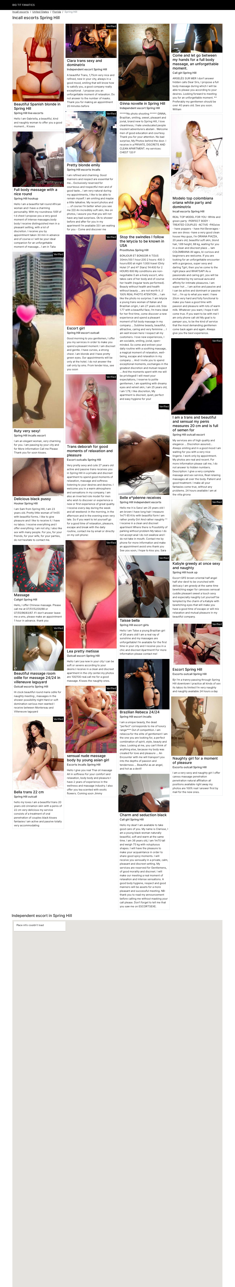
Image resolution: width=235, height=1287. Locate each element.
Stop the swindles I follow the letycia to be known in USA (142, 241)
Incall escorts (20, 11)
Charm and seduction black (143, 815)
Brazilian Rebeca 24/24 (140, 712)
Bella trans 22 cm (29, 792)
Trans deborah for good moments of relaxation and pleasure (90, 450)
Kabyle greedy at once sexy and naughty (196, 565)
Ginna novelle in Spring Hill (142, 103)
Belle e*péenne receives (140, 497)
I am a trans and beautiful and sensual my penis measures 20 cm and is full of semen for (195, 423)
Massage (21, 595)
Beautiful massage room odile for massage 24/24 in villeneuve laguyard (37, 677)
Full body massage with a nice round (35, 191)
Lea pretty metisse (83, 651)
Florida (56, 11)
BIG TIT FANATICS (23, 5)
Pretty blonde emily (83, 165)
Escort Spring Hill (187, 669)
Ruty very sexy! (27, 431)
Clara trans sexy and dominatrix (84, 62)
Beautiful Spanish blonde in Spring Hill (37, 106)
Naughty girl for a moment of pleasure (195, 760)
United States (40, 11)
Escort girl (76, 328)
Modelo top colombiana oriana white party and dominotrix (193, 202)
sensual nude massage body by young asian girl (88, 758)
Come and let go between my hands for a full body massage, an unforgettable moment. (195, 61)
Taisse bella (130, 620)
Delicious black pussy (32, 499)
